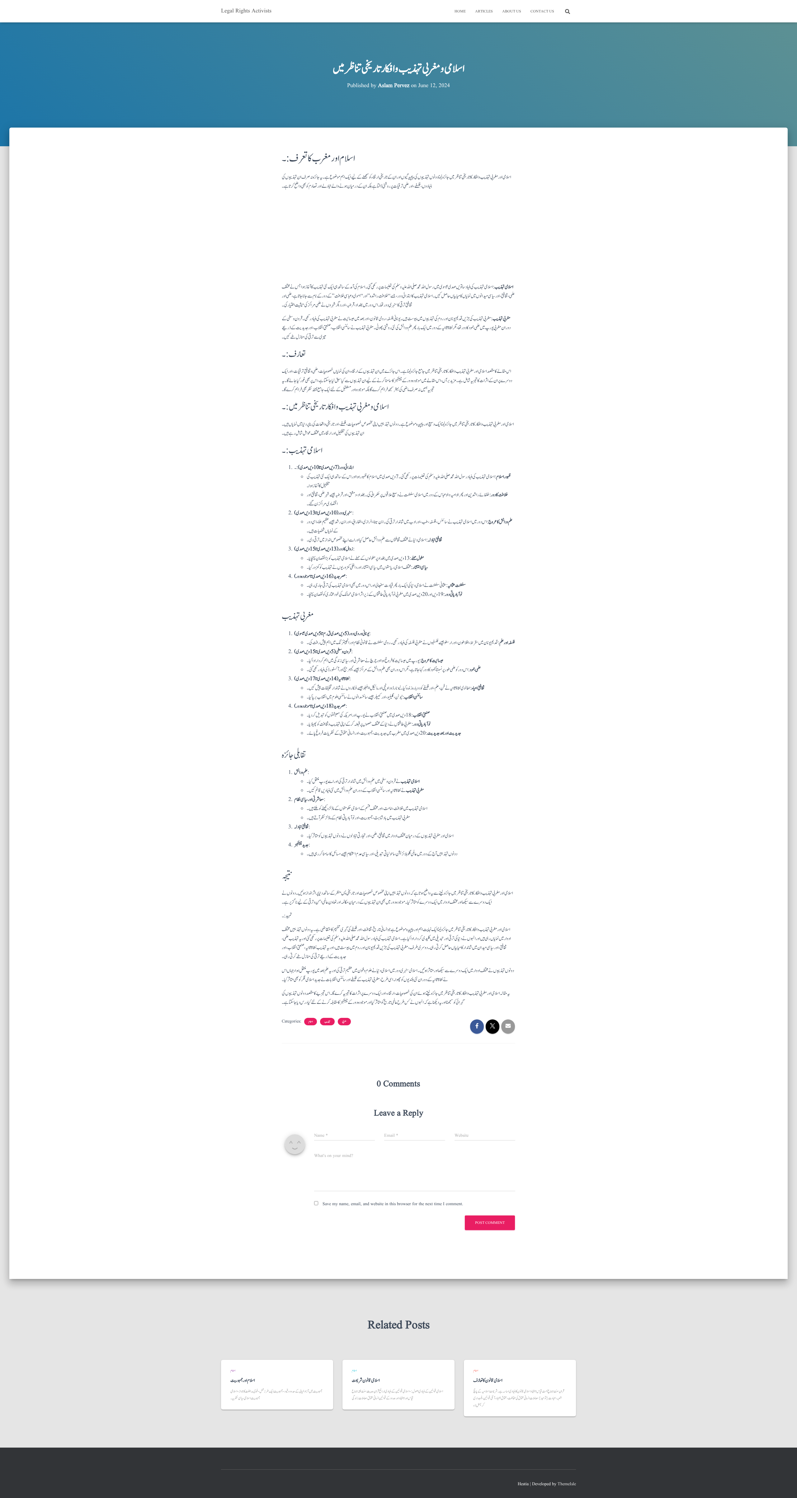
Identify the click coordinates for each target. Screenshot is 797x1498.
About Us (511, 11)
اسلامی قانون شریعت (366, 1380)
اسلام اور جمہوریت (242, 1380)
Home (460, 11)
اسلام (311, 1021)
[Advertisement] (398, 239)
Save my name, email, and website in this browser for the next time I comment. (393, 1204)
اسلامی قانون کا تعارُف (487, 1380)
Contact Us (542, 11)
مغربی (344, 1021)
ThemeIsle (567, 1484)
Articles (484, 11)
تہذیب (327, 1021)
